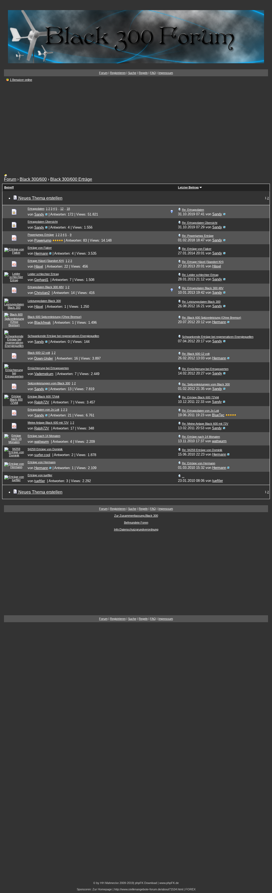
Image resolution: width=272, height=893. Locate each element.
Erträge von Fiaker (40, 247)
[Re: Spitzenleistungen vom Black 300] (179, 384)
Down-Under (43, 358)
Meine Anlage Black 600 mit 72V (48, 422)
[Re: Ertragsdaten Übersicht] (179, 222)
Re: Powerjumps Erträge (198, 235)
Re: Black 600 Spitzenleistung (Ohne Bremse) (211, 317)
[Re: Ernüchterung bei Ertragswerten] (179, 368)
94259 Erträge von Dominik (45, 449)
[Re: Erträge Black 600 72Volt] (179, 397)
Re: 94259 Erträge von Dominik (202, 450)
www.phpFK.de (169, 882)
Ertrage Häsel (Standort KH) (46, 260)
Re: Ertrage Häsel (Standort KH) (203, 261)
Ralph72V (41, 402)
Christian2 (42, 293)
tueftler (39, 481)
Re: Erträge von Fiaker (196, 248)
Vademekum (43, 374)
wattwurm (41, 442)
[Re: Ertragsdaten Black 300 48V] (179, 288)
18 (68, 208)
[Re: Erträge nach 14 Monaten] (179, 436)
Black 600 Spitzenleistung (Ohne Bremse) (55, 316)
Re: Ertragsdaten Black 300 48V (202, 288)
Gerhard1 (41, 280)
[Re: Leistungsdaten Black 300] (179, 301)
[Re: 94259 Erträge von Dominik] (179, 450)
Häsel (38, 266)
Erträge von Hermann (42, 462)
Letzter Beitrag (188, 187)
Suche (132, 72)
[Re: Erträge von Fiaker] (179, 248)
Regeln (143, 72)
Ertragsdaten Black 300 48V (46, 287)
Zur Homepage (102, 889)
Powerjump (42, 240)
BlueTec (218, 415)
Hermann (41, 253)
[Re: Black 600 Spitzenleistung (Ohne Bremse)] (179, 317)
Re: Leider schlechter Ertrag (200, 274)
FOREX (190, 889)
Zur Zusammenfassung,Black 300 (136, 515)
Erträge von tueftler (40, 475)
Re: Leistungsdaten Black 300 (201, 301)
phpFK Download (146, 882)
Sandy (39, 214)
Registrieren (118, 72)
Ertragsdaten (36, 208)
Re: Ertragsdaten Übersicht (199, 222)
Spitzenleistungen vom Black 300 (49, 383)
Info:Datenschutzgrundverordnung (136, 529)
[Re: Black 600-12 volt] (179, 353)
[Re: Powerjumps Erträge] (179, 235)
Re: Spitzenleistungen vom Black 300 (206, 384)
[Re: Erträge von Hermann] (179, 463)
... (183, 476)
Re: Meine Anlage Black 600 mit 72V (205, 423)
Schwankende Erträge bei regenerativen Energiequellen (63, 336)
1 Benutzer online (21, 79)
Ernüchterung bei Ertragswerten (48, 368)
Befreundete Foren (136, 522)
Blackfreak (42, 323)
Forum (103, 72)
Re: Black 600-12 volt (196, 353)
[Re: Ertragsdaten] (179, 209)
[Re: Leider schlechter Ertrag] (179, 274)
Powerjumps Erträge (41, 234)
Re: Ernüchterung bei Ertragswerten (205, 368)
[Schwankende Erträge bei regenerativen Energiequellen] (179, 336)
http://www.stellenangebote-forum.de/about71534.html (148, 889)
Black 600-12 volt (39, 352)
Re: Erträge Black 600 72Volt (200, 397)
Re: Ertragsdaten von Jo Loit (200, 410)
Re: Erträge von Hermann (198, 463)
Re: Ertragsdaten (193, 209)
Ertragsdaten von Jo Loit (43, 409)
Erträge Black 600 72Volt (43, 396)
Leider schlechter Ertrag (43, 274)
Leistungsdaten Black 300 (44, 300)
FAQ (153, 72)
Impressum (165, 72)
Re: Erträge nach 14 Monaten (201, 436)
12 (61, 208)
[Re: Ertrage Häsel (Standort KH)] (179, 261)
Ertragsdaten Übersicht (43, 221)
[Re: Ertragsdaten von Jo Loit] (179, 410)
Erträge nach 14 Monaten (44, 435)
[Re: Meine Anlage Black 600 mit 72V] (179, 423)
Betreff (9, 187)
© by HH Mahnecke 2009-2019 (113, 882)
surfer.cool (42, 455)
